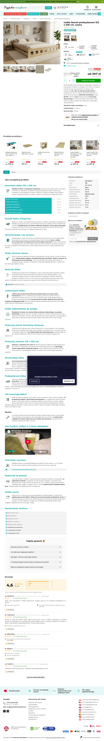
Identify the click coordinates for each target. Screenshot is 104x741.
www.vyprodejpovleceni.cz (90, 702)
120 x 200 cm (88, 180)
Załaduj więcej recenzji (35, 677)
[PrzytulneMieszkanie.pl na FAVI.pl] (6, 728)
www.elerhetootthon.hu (89, 712)
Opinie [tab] (13, 172)
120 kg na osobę (89, 194)
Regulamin (31, 713)
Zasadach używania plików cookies (46, 376)
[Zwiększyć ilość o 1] (73, 80)
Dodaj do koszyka (88, 80)
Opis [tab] (6, 172)
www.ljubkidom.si (87, 707)
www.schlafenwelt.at (88, 719)
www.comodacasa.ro (88, 714)
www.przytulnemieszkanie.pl (90, 699)
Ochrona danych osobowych (36, 715)
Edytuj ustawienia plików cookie (55, 737)
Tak (86, 183)
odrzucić (31, 374)
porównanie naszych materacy (80, 63)
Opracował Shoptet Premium (92, 737)
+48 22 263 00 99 (12, 702)
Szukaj (48, 8)
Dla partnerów (32, 719)
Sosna (87, 187)
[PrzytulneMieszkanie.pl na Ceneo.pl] (35, 728)
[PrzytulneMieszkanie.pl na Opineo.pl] (19, 728)
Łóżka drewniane (73, 216)
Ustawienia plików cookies (42, 373)
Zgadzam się (68, 381)
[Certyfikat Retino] (48, 728)
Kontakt (30, 711)
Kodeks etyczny (33, 717)
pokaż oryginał (45, 596)
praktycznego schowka (89, 115)
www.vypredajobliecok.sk (89, 704)
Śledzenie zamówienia (35, 702)
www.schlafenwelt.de (88, 717)
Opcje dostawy (71, 66)
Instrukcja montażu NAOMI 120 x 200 (24, 469)
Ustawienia (34, 381)
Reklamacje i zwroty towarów (37, 709)
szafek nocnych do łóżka (79, 117)
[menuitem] (15, 13)
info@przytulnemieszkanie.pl (16, 707)
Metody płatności (33, 706)
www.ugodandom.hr (88, 709)
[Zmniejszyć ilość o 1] (65, 80)
